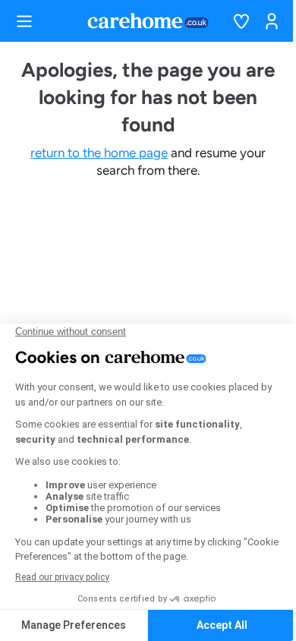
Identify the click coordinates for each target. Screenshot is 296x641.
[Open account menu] (272, 21)
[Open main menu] (24, 21)
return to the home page (99, 152)
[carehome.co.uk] (148, 20)
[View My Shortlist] (241, 21)
